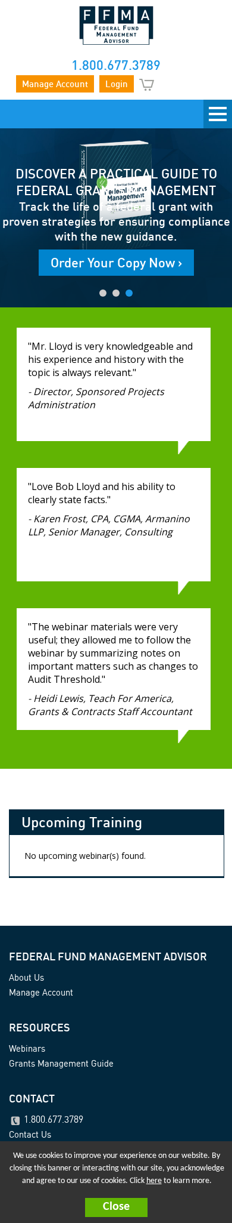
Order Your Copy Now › (116, 262)
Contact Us (30, 1134)
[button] (116, 1207)
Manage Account (55, 84)
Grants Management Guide (61, 1063)
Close (116, 1207)
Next (223, 215)
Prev (8, 215)
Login (116, 84)
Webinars (27, 1048)
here (154, 1180)
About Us (26, 977)
